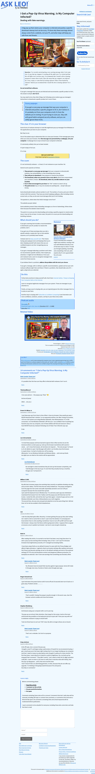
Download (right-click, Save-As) (30, 306)
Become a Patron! (43, 743)
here (78, 59)
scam (52, 350)
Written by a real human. (85, 11)
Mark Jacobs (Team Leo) (27, 376)
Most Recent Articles (24, 750)
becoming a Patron (53, 157)
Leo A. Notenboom (26, 23)
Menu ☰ (90, 5)
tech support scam (69, 350)
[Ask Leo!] (16, 5)
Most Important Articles (25, 748)
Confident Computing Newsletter (47, 745)
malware (42, 350)
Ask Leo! (64, 362)
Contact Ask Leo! (63, 747)
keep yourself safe (35, 239)
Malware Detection (70, 343)
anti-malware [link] (28, 241)
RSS (29, 308)
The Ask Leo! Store (43, 748)
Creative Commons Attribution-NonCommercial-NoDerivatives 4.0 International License (66, 769)
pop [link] (61, 97)
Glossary (21, 752)
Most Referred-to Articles (25, 745)
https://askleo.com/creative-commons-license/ (76, 771)
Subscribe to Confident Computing (49, 294)
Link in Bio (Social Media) (25, 754)
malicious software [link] (54, 194)
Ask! (20, 743)
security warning (59, 350)
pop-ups (48, 350)
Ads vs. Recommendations (65, 749)
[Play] (25, 304)
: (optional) (84, 41)
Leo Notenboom (27, 360)
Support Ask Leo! (85, 69)
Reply (22, 385)
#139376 (56, 257)
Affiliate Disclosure (63, 754)
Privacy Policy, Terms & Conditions (67, 751)
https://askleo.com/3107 (69, 348)
